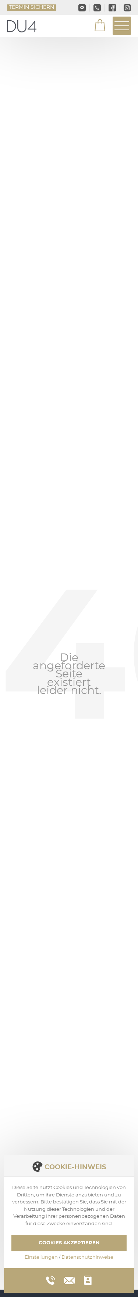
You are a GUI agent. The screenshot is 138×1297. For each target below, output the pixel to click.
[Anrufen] (50, 1280)
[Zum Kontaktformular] (87, 1280)
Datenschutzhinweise (87, 1257)
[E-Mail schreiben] (69, 1279)
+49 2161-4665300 (97, 8)
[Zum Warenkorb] (95, 26)
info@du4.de (82, 8)
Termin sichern (31, 7)
